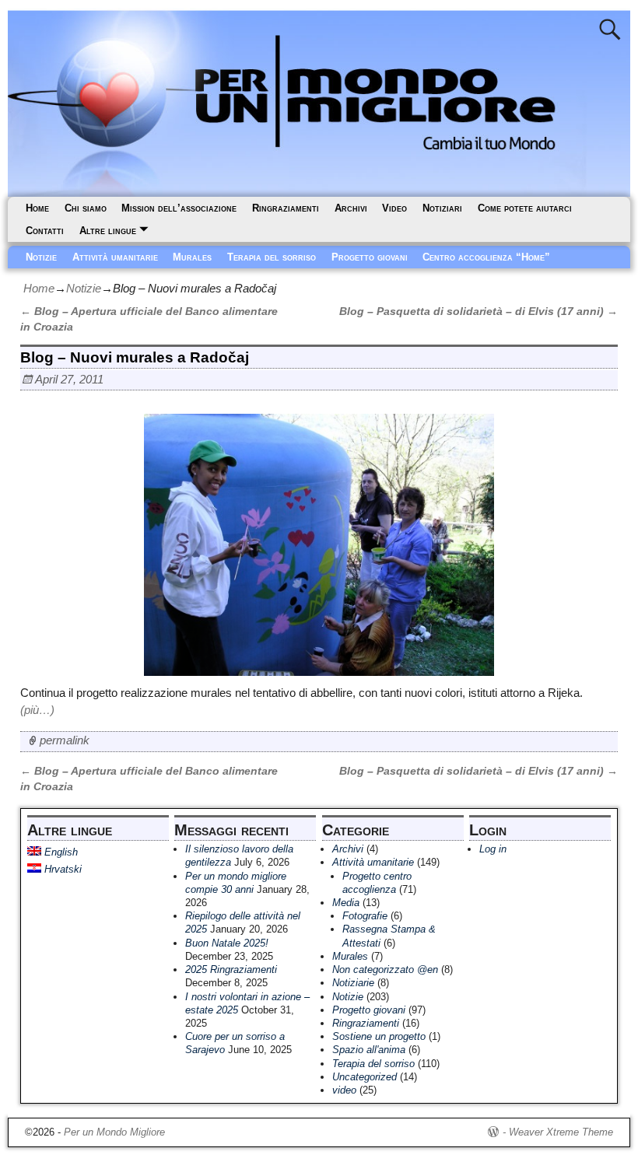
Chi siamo (86, 208)
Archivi (351, 208)
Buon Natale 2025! (226, 943)
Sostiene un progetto (379, 1036)
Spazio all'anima (368, 1049)
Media (345, 902)
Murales (192, 257)
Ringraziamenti (285, 208)
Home (37, 208)
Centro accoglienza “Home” (486, 257)
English (59, 852)
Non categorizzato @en (385, 969)
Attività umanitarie (115, 257)
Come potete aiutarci (525, 208)
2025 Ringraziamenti (231, 969)
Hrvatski (61, 869)
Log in (493, 849)
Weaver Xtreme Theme (561, 1132)
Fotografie (364, 916)
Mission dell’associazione (179, 208)
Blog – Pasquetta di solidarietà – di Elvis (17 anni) (478, 311)
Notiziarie (353, 983)
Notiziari (442, 208)
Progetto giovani (369, 257)
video (344, 1090)
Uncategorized (364, 1077)
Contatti (45, 230)
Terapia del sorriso (271, 257)
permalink (64, 740)
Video (394, 208)
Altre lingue (107, 230)
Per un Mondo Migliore (114, 1132)
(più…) (37, 709)
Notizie (41, 257)
